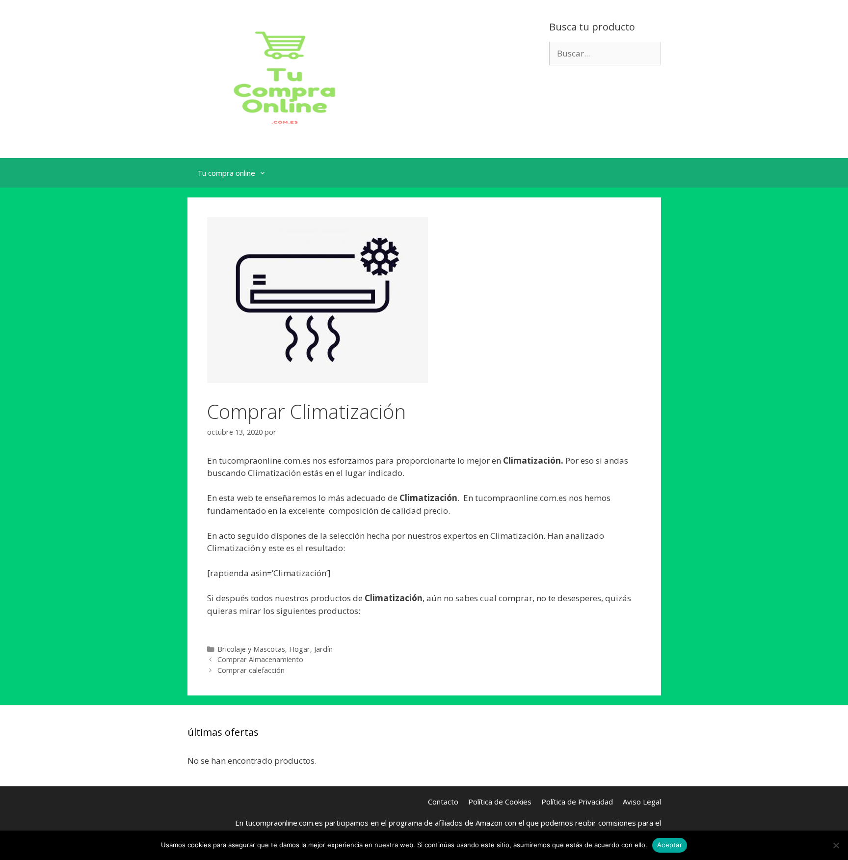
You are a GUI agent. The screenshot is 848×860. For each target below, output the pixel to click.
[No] (836, 845)
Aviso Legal (642, 801)
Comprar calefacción (251, 670)
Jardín (323, 649)
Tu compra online (226, 173)
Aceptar (669, 845)
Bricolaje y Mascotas (251, 649)
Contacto (443, 801)
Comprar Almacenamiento (260, 659)
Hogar (299, 649)
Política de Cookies (499, 801)
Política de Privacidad (577, 801)
